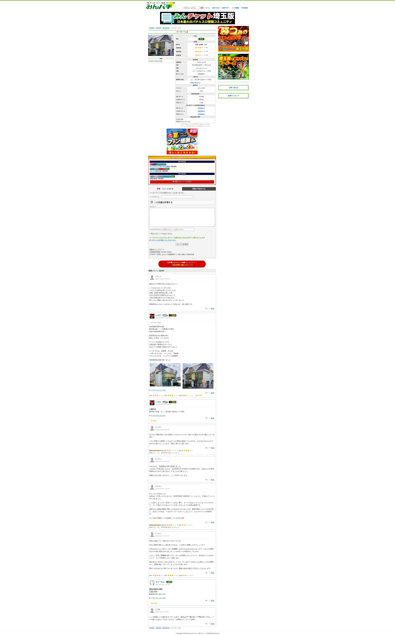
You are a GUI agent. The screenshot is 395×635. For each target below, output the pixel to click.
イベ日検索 (235, 8)
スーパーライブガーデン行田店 (160, 166)
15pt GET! (154, 603)
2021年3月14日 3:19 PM (162, 488)
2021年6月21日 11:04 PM (163, 318)
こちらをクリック (201, 68)
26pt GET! (198, 395)
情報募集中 (201, 108)
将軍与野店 (153, 178)
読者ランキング (233, 96)
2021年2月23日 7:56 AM (162, 584)
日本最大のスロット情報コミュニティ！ (182, 264)
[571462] (209, 309)
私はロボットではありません (162, 234)
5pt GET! (154, 421)
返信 (212, 308)
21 (169, 582)
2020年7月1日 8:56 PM (162, 612)
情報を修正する (195, 82)
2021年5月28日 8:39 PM (162, 429)
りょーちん (160, 582)
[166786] (209, 624)
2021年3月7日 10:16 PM (162, 536)
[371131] (209, 448)
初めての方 (216, 8)
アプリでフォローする (158, 390)
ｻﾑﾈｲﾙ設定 (244, 8)
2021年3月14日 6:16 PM (162, 461)
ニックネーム (154, 197)
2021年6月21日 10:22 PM (163, 404)
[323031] (209, 522)
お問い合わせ (233, 87)
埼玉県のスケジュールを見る (182, 181)
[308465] (209, 601)
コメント (152, 207)
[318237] (209, 573)
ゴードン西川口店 (155, 171)
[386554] (209, 418)
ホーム (208, 8)
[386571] (209, 393)
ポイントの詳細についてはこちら (163, 240)
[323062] (209, 480)
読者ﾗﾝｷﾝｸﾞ (225, 8)
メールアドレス (155, 229)
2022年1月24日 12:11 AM (162, 279)
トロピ (158, 315)
